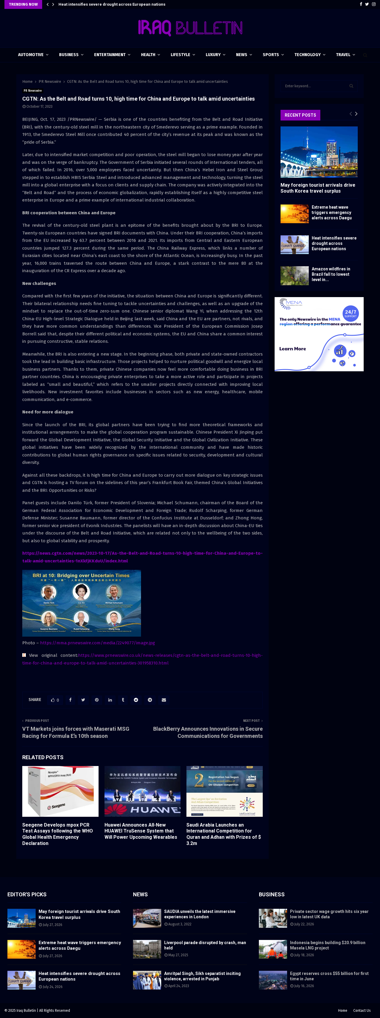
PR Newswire (33, 91)
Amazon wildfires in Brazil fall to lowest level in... (331, 274)
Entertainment (110, 54)
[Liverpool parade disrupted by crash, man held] (147, 949)
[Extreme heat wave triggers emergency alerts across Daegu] (295, 213)
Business (69, 54)
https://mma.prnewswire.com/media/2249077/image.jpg (97, 643)
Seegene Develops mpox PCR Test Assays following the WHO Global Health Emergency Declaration (57, 834)
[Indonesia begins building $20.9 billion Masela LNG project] (273, 949)
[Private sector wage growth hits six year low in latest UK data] (273, 918)
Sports (271, 54)
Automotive (31, 54)
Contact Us (362, 1011)
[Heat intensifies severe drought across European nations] (295, 244)
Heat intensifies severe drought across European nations (111, 4)
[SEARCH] (351, 86)
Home (342, 1011)
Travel (343, 54)
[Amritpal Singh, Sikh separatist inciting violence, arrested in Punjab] (147, 980)
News (241, 54)
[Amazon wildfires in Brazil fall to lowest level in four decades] (295, 275)
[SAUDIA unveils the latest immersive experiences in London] (147, 918)
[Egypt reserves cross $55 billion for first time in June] (273, 980)
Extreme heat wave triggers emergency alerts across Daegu (332, 212)
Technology (307, 54)
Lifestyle (180, 54)
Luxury (213, 54)
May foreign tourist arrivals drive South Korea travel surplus (318, 188)
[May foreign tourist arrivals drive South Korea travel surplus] (319, 152)
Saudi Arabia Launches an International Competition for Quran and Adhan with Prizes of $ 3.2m (223, 834)
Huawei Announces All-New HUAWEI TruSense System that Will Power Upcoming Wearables (140, 831)
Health (148, 54)
